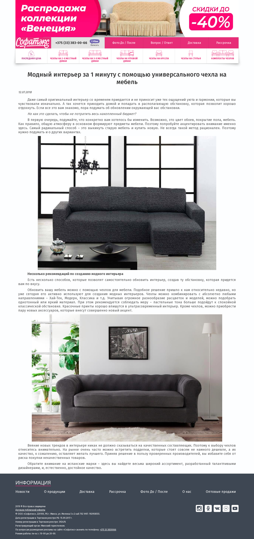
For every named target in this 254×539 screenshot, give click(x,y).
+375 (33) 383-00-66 (71, 43)
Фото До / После (154, 492)
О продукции (54, 492)
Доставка (87, 492)
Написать (95, 45)
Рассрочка (117, 492)
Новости (22, 492)
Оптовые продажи (221, 492)
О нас (186, 492)
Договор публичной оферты (30, 510)
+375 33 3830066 (108, 529)
